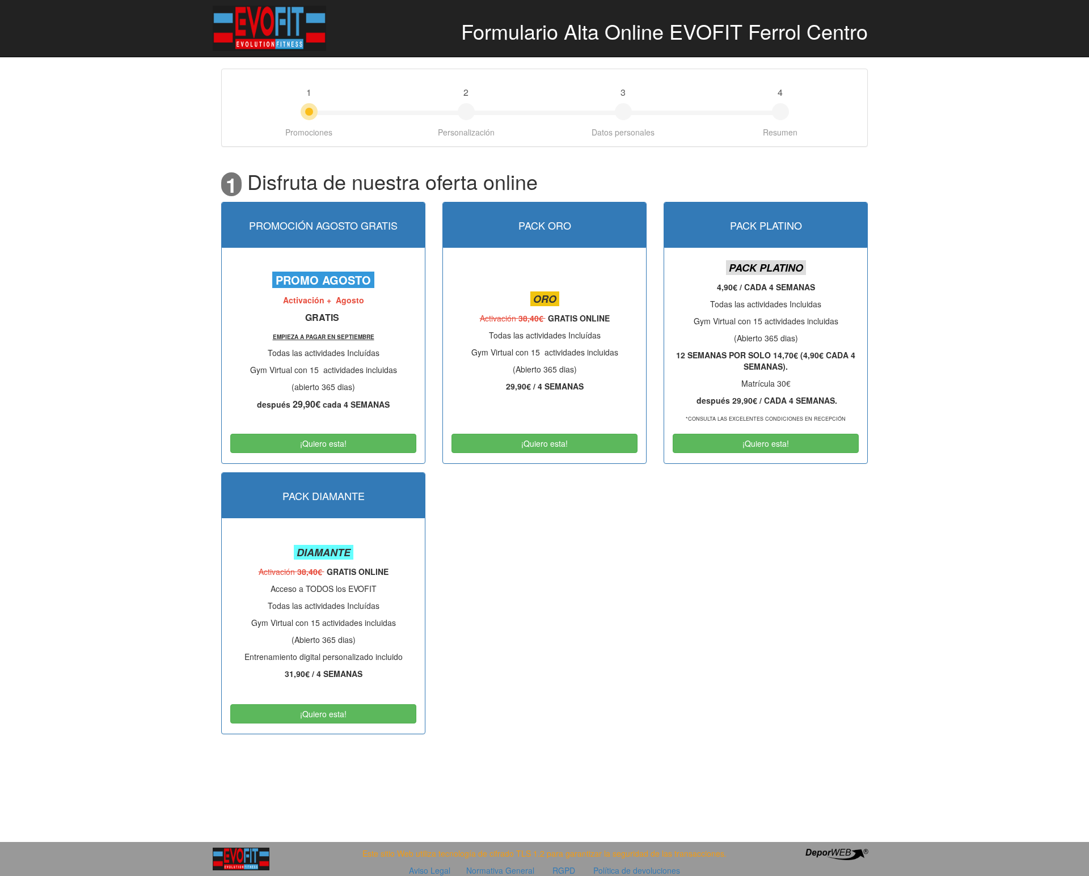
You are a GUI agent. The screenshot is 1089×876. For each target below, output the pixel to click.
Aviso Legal (429, 870)
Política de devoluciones (636, 870)
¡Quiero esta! (323, 443)
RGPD (563, 870)
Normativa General (500, 870)
